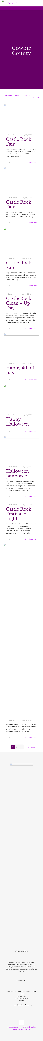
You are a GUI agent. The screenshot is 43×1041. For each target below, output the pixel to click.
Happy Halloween (17, 422)
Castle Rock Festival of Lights (18, 514)
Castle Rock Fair (18, 142)
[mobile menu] (40, 3)
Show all (36, 98)
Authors (27, 95)
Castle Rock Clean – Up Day (18, 303)
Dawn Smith (12, 135)
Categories (8, 95)
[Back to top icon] (21, 1022)
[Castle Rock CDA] (9, 3)
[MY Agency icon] (23, 1033)
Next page (31, 747)
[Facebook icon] (20, 1033)
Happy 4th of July (20, 370)
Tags (17, 95)
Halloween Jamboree (17, 474)
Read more (33, 162)
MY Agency (25, 1029)
